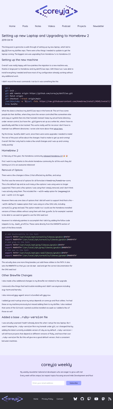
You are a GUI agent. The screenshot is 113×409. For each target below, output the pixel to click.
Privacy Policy (47, 399)
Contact (60, 399)
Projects (81, 26)
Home (12, 26)
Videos (51, 26)
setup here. (58, 129)
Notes (38, 26)
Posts (25, 26)
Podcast (66, 26)
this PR (4, 50)
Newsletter (98, 26)
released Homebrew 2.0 (53, 156)
